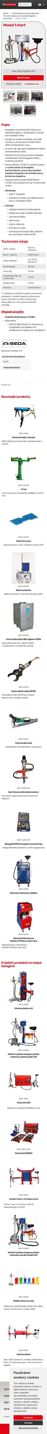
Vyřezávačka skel (23, 743)
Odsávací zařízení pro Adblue (23, 893)
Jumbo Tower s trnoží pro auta (23, 1199)
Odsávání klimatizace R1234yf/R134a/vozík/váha (23, 939)
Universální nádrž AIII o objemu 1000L (23, 639)
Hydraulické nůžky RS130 (23, 691)
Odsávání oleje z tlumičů (23, 437)
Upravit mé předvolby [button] (28, 1428)
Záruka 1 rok (5, 385)
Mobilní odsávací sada (23, 1301)
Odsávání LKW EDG (23, 1153)
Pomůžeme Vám (32, 84)
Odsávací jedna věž (23, 1008)
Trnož (23, 489)
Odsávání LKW (23, 1102)
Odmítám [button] (28, 1423)
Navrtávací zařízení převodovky (23, 792)
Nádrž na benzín (23, 590)
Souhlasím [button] (28, 1417)
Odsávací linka (24, 1354)
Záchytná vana (23, 541)
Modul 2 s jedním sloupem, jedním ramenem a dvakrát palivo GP (23, 1253)
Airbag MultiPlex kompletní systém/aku (24, 844)
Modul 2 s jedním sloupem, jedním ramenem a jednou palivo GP (23, 1055)
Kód (3, 351)
